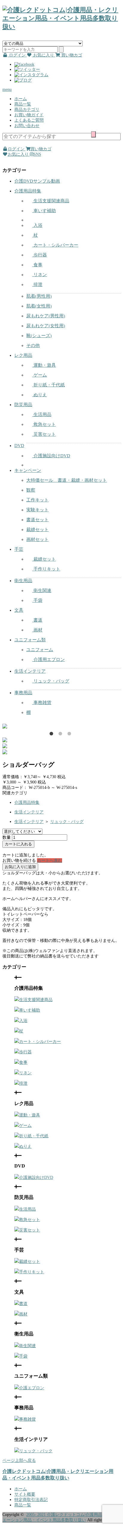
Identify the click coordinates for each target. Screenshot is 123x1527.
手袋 (37, 600)
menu (7, 89)
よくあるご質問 (29, 120)
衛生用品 (23, 580)
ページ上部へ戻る (19, 1460)
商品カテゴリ (26, 109)
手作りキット (46, 569)
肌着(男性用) (39, 296)
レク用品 (23, 355)
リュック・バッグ (50, 681)
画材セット (37, 539)
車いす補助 (44, 210)
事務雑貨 (41, 702)
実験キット (37, 509)
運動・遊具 (44, 365)
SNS (37, 154)
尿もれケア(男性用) (45, 315)
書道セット (37, 519)
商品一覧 (22, 104)
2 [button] (61, 735)
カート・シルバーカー (55, 245)
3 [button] (70, 735)
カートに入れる (18, 844)
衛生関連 (41, 590)
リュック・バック (36, 1451)
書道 (37, 620)
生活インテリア (30, 671)
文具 (18, 610)
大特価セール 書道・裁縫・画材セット (66, 480)
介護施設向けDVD (51, 455)
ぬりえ (39, 394)
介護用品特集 (27, 191)
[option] (61, 726)
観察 (30, 490)
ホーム (20, 99)
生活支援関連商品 (50, 200)
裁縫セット (37, 529)
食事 (37, 264)
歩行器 (39, 255)
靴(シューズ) (39, 335)
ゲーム (39, 375)
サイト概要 (24, 1494)
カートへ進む (49, 860)
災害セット (44, 434)
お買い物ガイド (29, 115)
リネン (39, 274)
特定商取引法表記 (31, 1499)
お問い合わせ (26, 125)
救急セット (44, 424)
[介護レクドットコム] (61, 26)
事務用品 (23, 692)
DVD (19, 445)
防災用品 (23, 404)
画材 (37, 630)
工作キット (37, 500)
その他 (33, 345)
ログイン (17, 149)
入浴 (37, 225)
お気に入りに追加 (20, 867)
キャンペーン (27, 470)
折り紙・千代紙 (48, 384)
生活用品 (41, 414)
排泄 (37, 284)
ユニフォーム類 (30, 639)
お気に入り (19, 154)
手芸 (18, 549)
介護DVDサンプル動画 (37, 181)
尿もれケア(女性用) (45, 325)
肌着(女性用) (39, 306)
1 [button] (53, 735)
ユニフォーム (39, 649)
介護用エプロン (48, 659)
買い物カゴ (40, 149)
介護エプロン (31, 1388)
